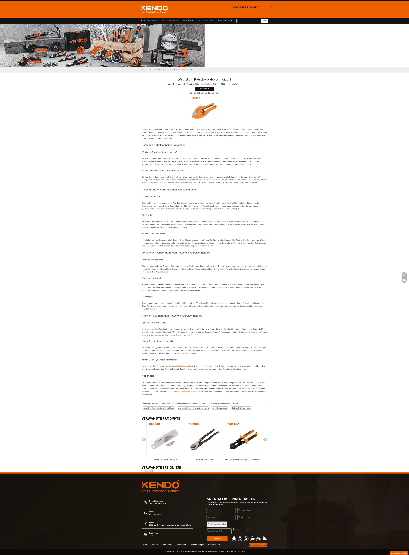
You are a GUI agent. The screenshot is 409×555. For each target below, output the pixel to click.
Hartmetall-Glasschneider (241, 408)
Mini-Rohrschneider (220, 408)
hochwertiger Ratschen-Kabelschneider (158, 404)
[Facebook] (233, 538)
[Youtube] (252, 538)
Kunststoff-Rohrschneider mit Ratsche (224, 404)
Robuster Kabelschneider (204, 460)
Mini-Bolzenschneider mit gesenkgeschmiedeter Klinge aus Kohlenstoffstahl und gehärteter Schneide (244, 460)
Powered (238, 84)
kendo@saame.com (156, 514)
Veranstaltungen (197, 545)
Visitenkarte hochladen (217, 524)
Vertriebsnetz (182, 545)
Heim (145, 545)
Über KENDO (168, 545)
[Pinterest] (264, 538)
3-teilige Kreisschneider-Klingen (165, 460)
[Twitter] (246, 538)
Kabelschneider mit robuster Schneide (191, 404)
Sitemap (227, 551)
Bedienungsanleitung (257, 545)
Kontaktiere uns (214, 545)
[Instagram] (258, 538)
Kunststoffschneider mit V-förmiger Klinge (158, 408)
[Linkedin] (240, 538)
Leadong (221, 551)
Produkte (154, 545)
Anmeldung (217, 539)
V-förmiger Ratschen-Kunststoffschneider (193, 408)
